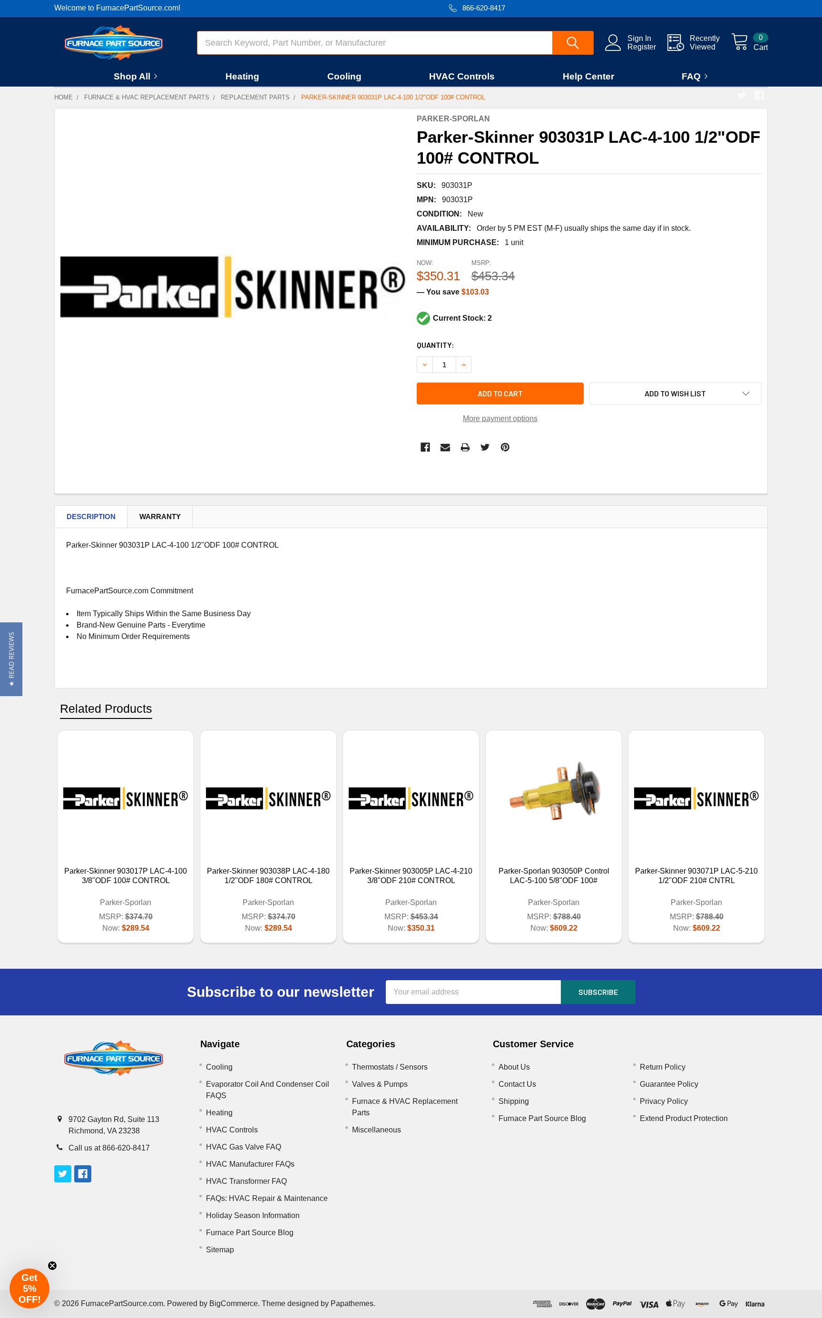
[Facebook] (759, 95)
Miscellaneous (376, 1130)
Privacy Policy (664, 1101)
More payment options (500, 418)
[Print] (465, 447)
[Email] (445, 447)
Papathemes (352, 1303)
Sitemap (220, 1250)
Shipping (514, 1101)
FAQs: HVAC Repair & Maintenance (267, 1198)
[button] (11, 659)
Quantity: (435, 344)
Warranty (160, 516)
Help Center (588, 76)
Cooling (344, 76)
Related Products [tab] (106, 708)
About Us (514, 1067)
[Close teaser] (52, 1265)
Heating (242, 76)
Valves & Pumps (380, 1084)
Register (641, 47)
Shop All (132, 76)
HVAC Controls (462, 76)
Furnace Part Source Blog (250, 1233)
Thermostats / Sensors (390, 1067)
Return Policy (662, 1067)
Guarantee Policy (669, 1084)
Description (91, 516)
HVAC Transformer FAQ (246, 1181)
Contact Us (517, 1084)
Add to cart (500, 393)
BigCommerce (233, 1303)
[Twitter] (742, 95)
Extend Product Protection (684, 1118)
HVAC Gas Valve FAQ (243, 1147)
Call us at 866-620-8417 (109, 1148)
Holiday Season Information (253, 1215)
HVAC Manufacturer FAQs (250, 1164)
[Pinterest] (505, 447)
